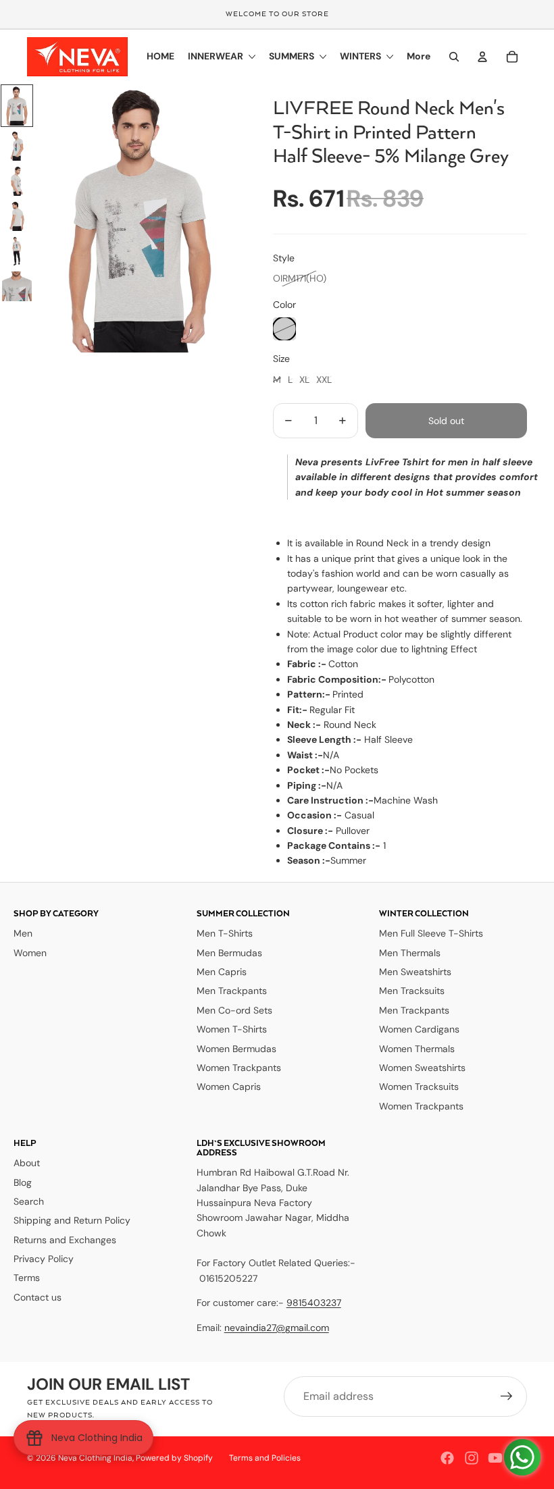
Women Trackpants (239, 1068)
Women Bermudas (236, 1049)
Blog (23, 1182)
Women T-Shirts (232, 1029)
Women (30, 953)
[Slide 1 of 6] (17, 106)
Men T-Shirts (225, 933)
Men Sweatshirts (415, 972)
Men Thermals (409, 953)
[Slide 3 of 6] (17, 181)
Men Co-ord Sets (234, 1010)
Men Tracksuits (412, 991)
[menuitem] (418, 57)
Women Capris (229, 1086)
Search (29, 1201)
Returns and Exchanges (65, 1240)
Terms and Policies (265, 1458)
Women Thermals (417, 1049)
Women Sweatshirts (422, 1068)
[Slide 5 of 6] (17, 251)
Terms (27, 1278)
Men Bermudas (229, 953)
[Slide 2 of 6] (17, 146)
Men (23, 933)
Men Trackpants (232, 991)
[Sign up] (507, 1396)
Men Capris (222, 972)
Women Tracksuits (419, 1086)
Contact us (37, 1297)
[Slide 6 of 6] (17, 286)
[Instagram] (471, 1458)
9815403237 (313, 1303)
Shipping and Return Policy (72, 1220)
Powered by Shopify (174, 1458)
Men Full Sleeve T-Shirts (431, 933)
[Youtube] (495, 1458)
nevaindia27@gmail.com (276, 1328)
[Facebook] (447, 1458)
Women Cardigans (419, 1029)
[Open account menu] (482, 57)
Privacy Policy (44, 1259)
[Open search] (454, 57)
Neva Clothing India (95, 1458)
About (27, 1163)
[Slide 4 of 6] (17, 216)
